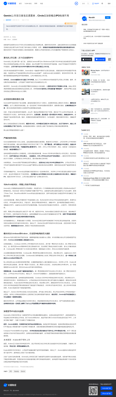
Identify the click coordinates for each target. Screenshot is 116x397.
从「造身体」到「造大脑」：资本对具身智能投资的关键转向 (100, 81)
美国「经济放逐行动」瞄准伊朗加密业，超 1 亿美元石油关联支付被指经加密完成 (100, 110)
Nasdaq (16, 371)
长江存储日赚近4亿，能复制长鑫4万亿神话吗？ (100, 90)
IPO (10, 371)
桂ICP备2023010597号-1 (50, 394)
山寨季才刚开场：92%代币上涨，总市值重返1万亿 (100, 100)
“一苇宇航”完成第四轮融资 (91, 185)
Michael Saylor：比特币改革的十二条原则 (100, 71)
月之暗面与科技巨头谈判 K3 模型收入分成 (96, 158)
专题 (41, 3)
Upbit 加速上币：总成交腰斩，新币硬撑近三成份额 (100, 119)
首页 (20, 3)
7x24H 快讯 (28, 3)
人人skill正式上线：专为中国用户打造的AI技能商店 (96, 37)
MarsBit (92, 17)
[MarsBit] (84, 18)
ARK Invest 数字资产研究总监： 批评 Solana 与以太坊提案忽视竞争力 (94, 144)
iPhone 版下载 (106, 393)
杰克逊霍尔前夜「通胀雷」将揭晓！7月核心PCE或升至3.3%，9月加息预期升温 (96, 152)
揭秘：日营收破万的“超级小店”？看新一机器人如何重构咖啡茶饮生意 (96, 30)
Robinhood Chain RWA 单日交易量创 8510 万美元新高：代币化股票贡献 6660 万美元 (96, 179)
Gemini (23, 371)
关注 (107, 17)
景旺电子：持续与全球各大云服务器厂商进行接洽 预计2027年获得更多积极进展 (97, 164)
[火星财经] (10, 3)
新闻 (35, 3)
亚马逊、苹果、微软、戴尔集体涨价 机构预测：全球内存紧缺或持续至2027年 (96, 137)
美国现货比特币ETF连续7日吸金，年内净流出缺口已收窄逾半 (96, 172)
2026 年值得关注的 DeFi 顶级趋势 (93, 43)
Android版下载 (106, 388)
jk (4, 20)
